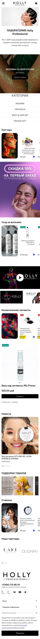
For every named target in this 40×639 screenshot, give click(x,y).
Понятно (20, 633)
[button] (11, 297)
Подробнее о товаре (9, 402)
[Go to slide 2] (20, 382)
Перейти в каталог (20, 77)
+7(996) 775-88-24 (11, 584)
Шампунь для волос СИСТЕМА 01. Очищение (28, 242)
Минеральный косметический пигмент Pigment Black (25, 331)
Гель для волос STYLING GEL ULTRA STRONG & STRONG (16, 457)
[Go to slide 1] (19, 382)
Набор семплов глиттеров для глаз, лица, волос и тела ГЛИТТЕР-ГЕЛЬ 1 (28, 151)
